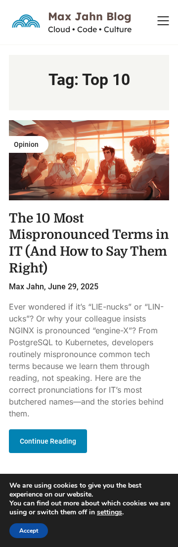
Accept (28, 531)
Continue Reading (48, 441)
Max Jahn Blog (90, 16)
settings (109, 512)
